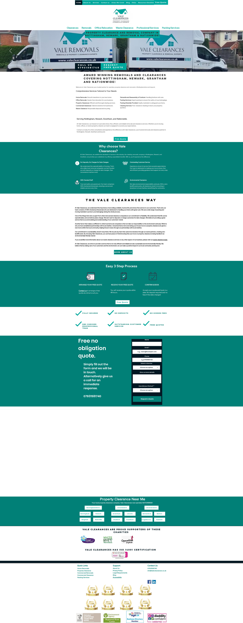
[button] (72, 27)
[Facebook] (149, 582)
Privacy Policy (118, 570)
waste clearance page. (160, 240)
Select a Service (146, 363)
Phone (147, 356)
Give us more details (147, 372)
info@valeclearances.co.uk (157, 571)
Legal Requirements (120, 573)
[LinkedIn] (154, 582)
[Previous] (10, 51)
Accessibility (117, 577)
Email (146, 347)
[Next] (232, 51)
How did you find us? (146, 386)
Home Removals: (81, 97)
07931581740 (92, 396)
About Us (116, 568)
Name (147, 339)
